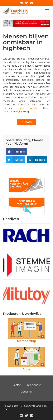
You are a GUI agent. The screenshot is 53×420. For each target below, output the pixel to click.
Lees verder (28, 108)
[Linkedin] (21, 3)
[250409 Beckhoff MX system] (26, 25)
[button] (46, 10)
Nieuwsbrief (33, 384)
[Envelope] (31, 3)
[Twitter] (26, 3)
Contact (17, 384)
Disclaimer (26, 391)
